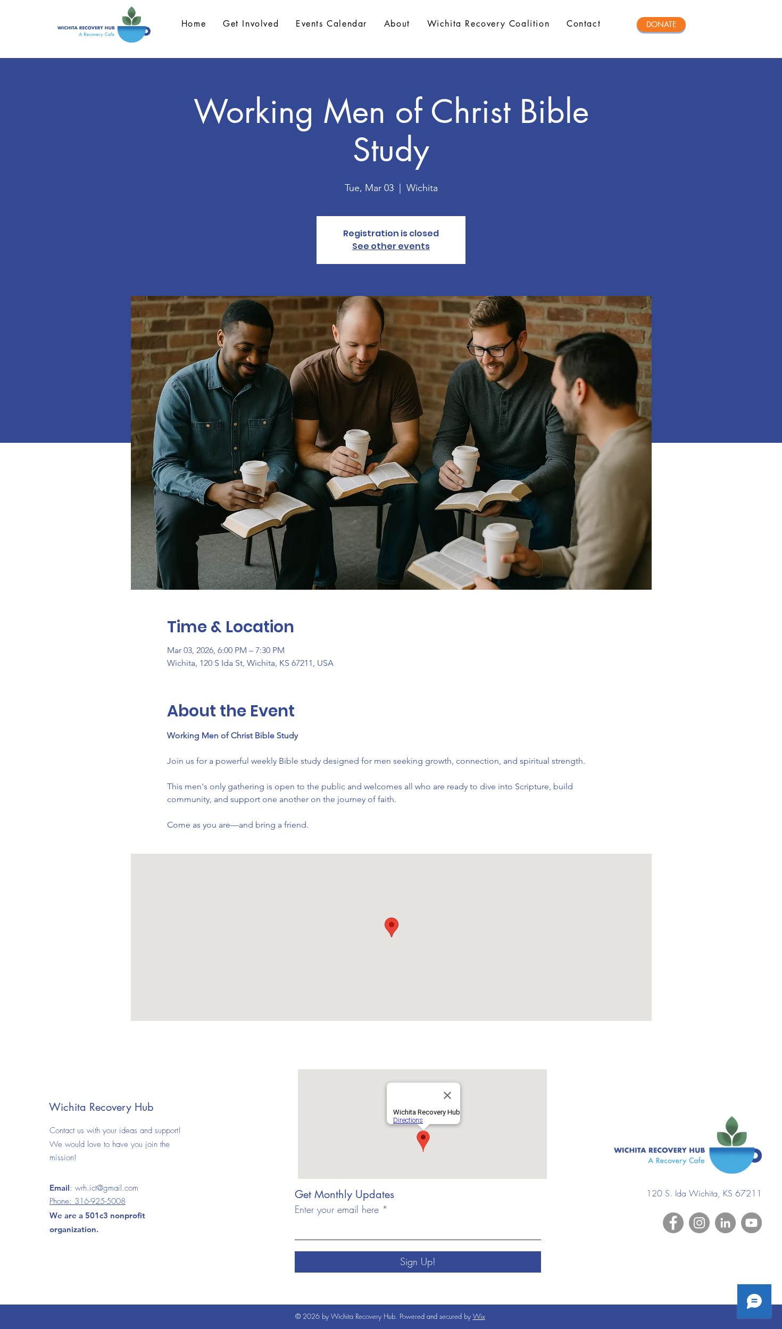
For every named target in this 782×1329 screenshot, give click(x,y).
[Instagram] (699, 1222)
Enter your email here (337, 1209)
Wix (479, 1316)
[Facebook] (673, 1222)
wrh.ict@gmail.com (106, 1188)
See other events (391, 246)
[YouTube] (751, 1222)
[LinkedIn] (725, 1222)
